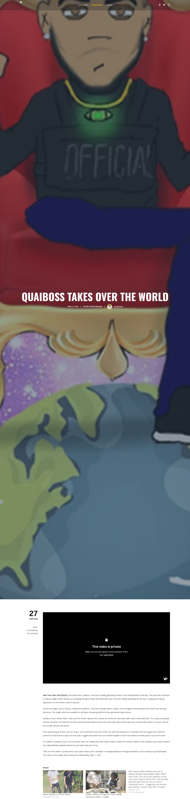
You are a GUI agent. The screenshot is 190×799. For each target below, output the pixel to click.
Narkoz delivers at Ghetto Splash (56, 794)
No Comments (32, 633)
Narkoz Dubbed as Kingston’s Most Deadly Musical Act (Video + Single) (104, 795)
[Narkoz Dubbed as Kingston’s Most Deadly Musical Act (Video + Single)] (106, 781)
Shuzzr (119, 307)
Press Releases (96, 306)
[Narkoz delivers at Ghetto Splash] (63, 781)
